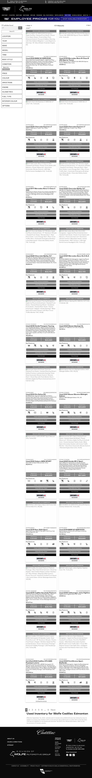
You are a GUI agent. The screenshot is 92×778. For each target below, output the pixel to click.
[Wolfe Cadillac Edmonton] (17, 9)
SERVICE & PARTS (58, 739)
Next (53, 710)
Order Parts (57, 751)
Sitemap (10, 745)
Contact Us (15, 766)
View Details (41, 88)
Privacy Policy (35, 766)
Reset (11, 31)
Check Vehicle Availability (41, 82)
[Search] (20, 27)
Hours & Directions (14, 742)
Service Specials (57, 754)
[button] (4, 15)
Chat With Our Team (41, 85)
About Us (10, 738)
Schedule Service (58, 747)
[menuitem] (12, 67)
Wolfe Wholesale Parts (58, 743)
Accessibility (24, 766)
